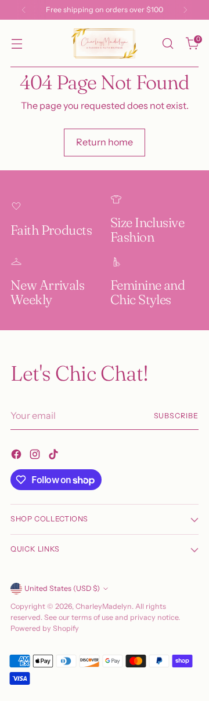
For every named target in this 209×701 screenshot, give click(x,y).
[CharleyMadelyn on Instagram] (36, 455)
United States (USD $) (62, 588)
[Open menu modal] (16, 44)
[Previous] (24, 10)
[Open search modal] (167, 44)
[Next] (185, 10)
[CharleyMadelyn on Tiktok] (55, 455)
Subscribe (176, 415)
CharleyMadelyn (103, 606)
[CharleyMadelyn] (104, 43)
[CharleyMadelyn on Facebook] (17, 455)
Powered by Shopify (44, 628)
